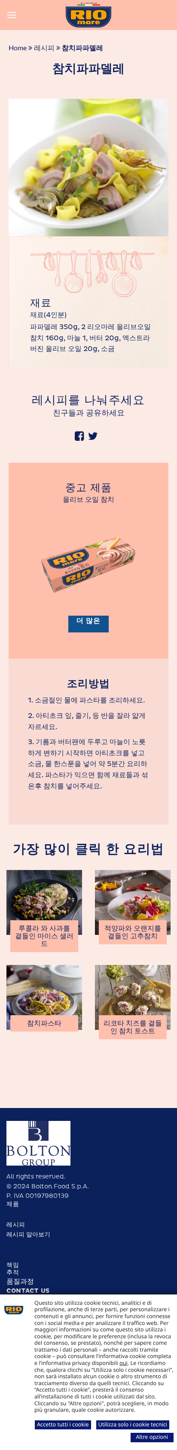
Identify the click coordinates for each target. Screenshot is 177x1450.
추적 (12, 1272)
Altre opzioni (152, 1437)
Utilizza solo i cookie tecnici (132, 1424)
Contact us (28, 1290)
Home (18, 48)
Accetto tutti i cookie (63, 1424)
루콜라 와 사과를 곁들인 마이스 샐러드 (44, 936)
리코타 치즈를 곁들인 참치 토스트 (133, 1027)
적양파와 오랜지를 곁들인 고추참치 (132, 932)
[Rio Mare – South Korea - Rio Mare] (88, 15)
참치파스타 (44, 1023)
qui (123, 1363)
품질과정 (20, 1281)
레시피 (44, 48)
